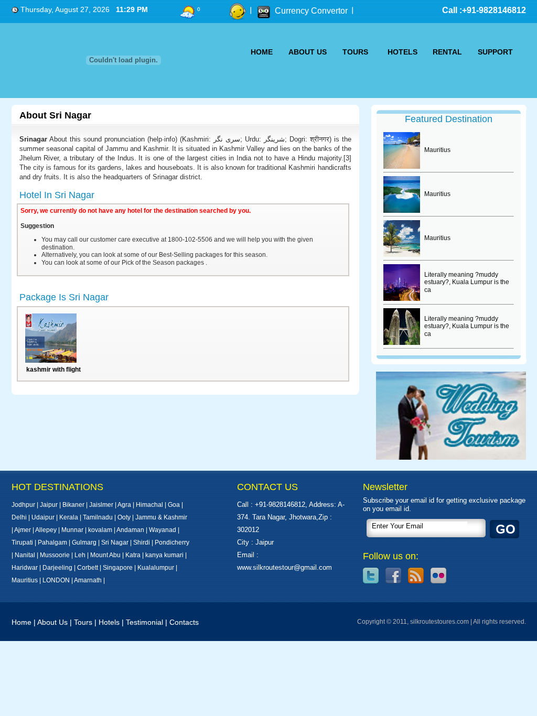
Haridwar (25, 567)
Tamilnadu (98, 517)
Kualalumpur (156, 567)
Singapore (118, 567)
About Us (52, 622)
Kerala (68, 517)
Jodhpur (23, 504)
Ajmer (22, 530)
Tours (83, 622)
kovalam (100, 530)
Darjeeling (57, 567)
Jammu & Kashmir (161, 517)
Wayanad (162, 530)
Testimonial (144, 622)
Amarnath (88, 580)
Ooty (124, 517)
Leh (79, 555)
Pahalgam (52, 542)
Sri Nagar (114, 542)
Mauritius (25, 580)
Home (21, 622)
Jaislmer (101, 504)
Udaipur (43, 517)
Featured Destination (448, 119)
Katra (133, 555)
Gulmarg (84, 542)
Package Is (64, 297)
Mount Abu (105, 555)
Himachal (149, 504)
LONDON (56, 580)
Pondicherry (172, 542)
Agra (124, 504)
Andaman (130, 530)
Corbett (87, 567)
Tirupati (22, 542)
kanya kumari (164, 555)
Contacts (184, 622)
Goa (174, 504)
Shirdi (141, 542)
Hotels (109, 622)
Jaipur (49, 504)
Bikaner (73, 504)
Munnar (72, 530)
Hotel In (56, 195)
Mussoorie (55, 555)
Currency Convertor (311, 10)
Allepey (46, 530)
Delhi (19, 517)
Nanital (25, 555)
